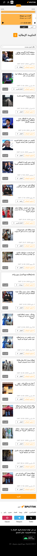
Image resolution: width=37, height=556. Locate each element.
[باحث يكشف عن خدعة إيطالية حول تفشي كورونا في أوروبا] (7, 342)
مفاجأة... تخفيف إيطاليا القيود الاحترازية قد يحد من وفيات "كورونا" (26, 316)
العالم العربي (19, 89)
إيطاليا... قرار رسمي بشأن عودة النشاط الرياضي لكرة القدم (25, 292)
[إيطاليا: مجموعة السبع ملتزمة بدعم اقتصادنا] (7, 100)
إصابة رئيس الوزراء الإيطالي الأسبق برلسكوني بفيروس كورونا (25, 163)
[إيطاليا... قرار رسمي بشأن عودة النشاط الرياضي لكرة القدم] (7, 296)
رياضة (21, 201)
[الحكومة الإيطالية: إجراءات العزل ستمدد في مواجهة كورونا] (7, 455)
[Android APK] (29, 538)
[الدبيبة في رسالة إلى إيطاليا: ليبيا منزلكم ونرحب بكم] (7, 78)
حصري (10, 512)
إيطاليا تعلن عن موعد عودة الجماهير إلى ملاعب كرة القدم (26, 186)
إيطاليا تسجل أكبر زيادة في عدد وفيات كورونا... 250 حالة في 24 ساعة (25, 475)
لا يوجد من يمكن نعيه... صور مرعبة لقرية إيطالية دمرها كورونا (25, 384)
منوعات (21, 285)
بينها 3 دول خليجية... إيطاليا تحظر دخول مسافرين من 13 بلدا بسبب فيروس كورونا (25, 209)
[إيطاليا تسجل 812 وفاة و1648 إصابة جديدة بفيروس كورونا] (7, 365)
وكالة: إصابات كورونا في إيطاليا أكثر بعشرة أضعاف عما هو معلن (25, 406)
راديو (5, 512)
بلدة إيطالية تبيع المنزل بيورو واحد (23, 274)
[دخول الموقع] (8, 2)
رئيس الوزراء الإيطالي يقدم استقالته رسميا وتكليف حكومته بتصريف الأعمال (25, 120)
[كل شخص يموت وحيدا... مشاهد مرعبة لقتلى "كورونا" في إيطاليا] (7, 433)
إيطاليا (21, 67)
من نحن (33, 530)
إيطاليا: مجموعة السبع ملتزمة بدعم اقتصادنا (26, 96)
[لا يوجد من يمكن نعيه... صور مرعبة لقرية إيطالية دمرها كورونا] (7, 388)
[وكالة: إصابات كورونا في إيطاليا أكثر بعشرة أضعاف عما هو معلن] (7, 411)
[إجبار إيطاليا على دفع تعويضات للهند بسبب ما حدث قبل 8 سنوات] (7, 234)
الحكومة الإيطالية (27, 35)
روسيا (20, 512)
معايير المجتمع (20, 532)
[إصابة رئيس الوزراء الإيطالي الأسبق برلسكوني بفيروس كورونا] (7, 167)
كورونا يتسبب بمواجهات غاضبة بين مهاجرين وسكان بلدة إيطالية (25, 253)
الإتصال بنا (14, 530)
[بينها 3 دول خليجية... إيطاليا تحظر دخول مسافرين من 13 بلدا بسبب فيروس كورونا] (7, 212)
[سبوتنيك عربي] (32, 3)
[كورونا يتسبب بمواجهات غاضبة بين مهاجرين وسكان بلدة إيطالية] (7, 257)
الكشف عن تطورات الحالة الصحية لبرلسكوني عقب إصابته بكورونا (24, 141)
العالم (21, 112)
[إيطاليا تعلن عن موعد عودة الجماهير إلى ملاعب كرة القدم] (7, 190)
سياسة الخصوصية (30, 532)
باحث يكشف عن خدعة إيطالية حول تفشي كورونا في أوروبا (26, 338)
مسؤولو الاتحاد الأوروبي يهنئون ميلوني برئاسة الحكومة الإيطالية (25, 53)
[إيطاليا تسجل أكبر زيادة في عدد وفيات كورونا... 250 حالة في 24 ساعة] (7, 478)
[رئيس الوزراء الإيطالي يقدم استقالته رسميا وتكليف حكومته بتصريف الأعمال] (7, 123)
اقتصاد (15, 512)
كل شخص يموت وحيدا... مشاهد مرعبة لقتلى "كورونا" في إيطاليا (25, 429)
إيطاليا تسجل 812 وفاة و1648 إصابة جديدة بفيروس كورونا (26, 361)
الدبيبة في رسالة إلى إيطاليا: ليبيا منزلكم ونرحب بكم (25, 74)
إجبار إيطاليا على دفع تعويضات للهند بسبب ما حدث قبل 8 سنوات (25, 230)
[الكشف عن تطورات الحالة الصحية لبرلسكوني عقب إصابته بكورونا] (7, 145)
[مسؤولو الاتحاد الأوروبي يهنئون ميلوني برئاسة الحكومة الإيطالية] (7, 56)
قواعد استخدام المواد (24, 530)
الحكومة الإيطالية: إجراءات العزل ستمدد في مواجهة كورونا (25, 451)
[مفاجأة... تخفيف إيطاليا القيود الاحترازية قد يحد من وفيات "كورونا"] (7, 319)
